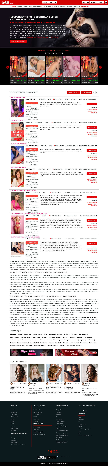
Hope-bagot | (43, 342)
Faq (79, 433)
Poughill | (43, 345)
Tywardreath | (28, 334)
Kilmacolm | (13, 334)
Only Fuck (85, 2)
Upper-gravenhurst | (53, 345)
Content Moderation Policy (18, 445)
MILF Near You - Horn (18, 167)
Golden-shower (60, 421)
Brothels (58, 440)
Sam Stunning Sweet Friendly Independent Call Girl (29, 214)
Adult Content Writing (39, 434)
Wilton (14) (63, 6)
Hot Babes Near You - (18, 97)
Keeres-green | (84, 342)
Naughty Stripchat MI (18, 144)
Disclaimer (81, 422)
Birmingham (43, 37)
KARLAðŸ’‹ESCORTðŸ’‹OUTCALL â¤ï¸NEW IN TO (25, 237)
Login (12, 421)
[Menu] (106, 2)
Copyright (81, 419)
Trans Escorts (37, 414)
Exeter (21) (70, 6)
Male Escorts (36, 410)
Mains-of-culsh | (34, 342)
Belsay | (46, 334)
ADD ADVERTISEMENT (18, 41)
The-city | (65, 337)
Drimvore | (59, 337)
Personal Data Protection (85, 436)
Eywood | (78, 345)
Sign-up (101, 2)
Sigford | (62, 345)
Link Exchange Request (85, 429)
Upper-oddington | (15, 345)
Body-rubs (59, 410)
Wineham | (80, 337)
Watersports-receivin (61, 442)
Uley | (23, 345)
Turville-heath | (36, 337)
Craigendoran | (75, 342)
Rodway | (35, 340)
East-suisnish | (93, 342)
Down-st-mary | (70, 345)
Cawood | (44, 337)
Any (51, 2)
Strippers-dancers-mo (62, 430)
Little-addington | (58, 340)
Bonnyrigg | (29, 345)
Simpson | (37, 345)
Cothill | (22, 340)
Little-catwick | (14, 340)
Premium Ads (14, 442)
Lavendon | (76, 340)
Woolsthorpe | (91, 340)
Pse (57, 416)
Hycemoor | (75, 334)
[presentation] (7, 67)
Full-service (59, 414)
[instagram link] (86, 411)
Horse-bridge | (89, 337)
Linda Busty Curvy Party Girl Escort (23, 190)
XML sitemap (14, 428)
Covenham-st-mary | (23, 342)
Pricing (13, 438)
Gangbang (59, 437)
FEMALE (45, 2)
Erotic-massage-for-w (62, 433)
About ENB (14, 412)
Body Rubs (36, 419)
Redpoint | (13, 342)
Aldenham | (73, 337)
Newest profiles (73, 92)
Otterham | (66, 342)
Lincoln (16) (49, 6)
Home (14, 6)
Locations (94, 2)
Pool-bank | (58, 342)
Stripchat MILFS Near (18, 121)
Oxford (36, 37)
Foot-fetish (59, 412)
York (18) (56, 6)
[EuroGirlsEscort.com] (64, 457)
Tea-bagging (59, 423)
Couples (58, 428)
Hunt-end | (67, 334)
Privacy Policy (82, 424)
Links (12, 423)
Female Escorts (37, 412)
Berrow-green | (83, 334)
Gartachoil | (52, 334)
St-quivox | (60, 334)
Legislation (14, 440)
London (30, 37)
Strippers (35, 421)
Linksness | (52, 337)
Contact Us (14, 414)
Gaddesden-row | (38, 334)
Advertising (36, 427)
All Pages (13, 430)
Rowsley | (49, 340)
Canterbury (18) (40, 6)
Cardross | (28, 340)
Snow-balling (59, 419)
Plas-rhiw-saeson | (26, 337)
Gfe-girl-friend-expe (61, 426)
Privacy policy (14, 416)
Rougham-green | (15, 337)
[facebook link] (83, 411)
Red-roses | (42, 340)
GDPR (12, 426)
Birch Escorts (90, 317)
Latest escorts (85, 6)
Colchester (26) (30, 6)
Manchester (55, 37)
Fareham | (51, 342)
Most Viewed (86, 92)
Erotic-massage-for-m (62, 435)
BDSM (35, 416)
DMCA (12, 419)
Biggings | (83, 340)
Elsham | (20, 334)
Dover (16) (77, 6)
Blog (80, 417)
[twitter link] (80, 411)
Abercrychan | (67, 340)
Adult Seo (36, 429)
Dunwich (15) (21, 6)
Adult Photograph (38, 432)
